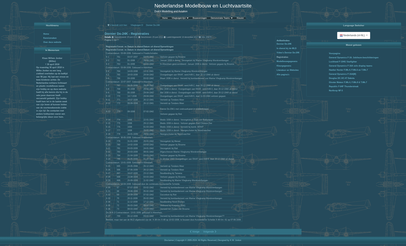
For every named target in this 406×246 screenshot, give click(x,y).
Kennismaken (50, 38)
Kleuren (240, 18)
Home (165, 18)
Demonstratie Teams (220, 18)
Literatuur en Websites (288, 70)
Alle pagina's (283, 74)
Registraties (282, 57)
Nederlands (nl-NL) (354, 35)
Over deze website (52, 42)
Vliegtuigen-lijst (179, 18)
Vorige (196, 231)
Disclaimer (169, 240)
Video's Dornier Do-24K (288, 52)
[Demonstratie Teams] (231, 18)
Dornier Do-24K (284, 44)
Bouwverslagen (200, 18)
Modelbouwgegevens (287, 61)
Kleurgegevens (284, 66)
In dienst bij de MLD (286, 48)
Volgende (209, 231)
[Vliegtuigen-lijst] (187, 18)
